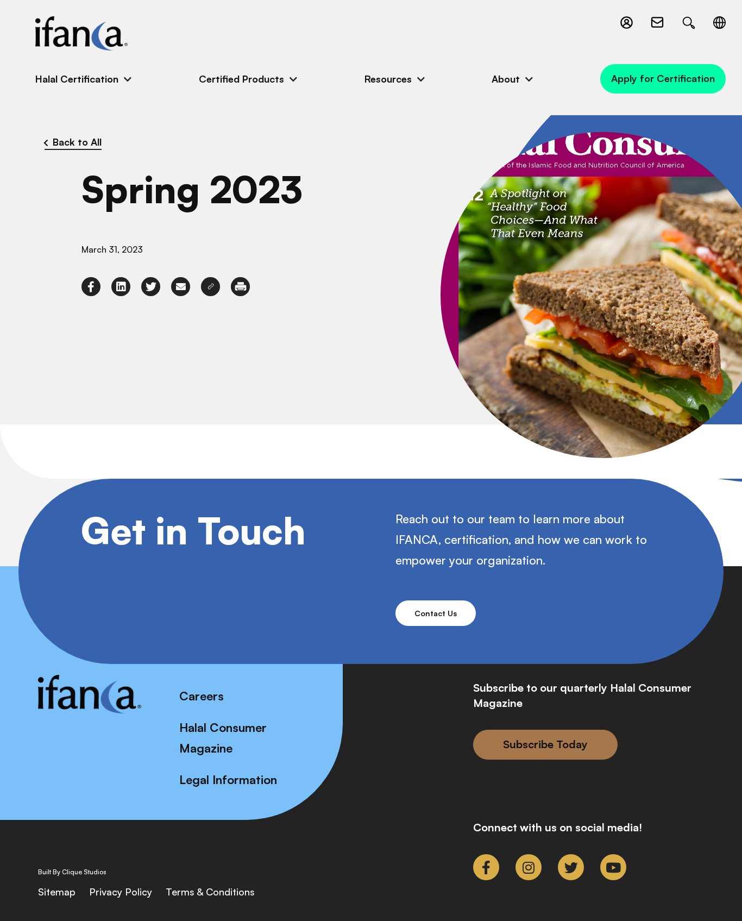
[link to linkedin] (120, 286)
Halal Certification (76, 79)
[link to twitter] (150, 286)
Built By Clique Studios (72, 872)
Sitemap (57, 892)
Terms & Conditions (210, 892)
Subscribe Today (545, 744)
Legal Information (228, 779)
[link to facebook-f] (90, 286)
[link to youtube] (613, 867)
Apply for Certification (663, 78)
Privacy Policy (120, 892)
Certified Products (241, 79)
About (506, 79)
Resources (388, 79)
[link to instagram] (528, 867)
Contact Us (435, 613)
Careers (201, 695)
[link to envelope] (180, 286)
